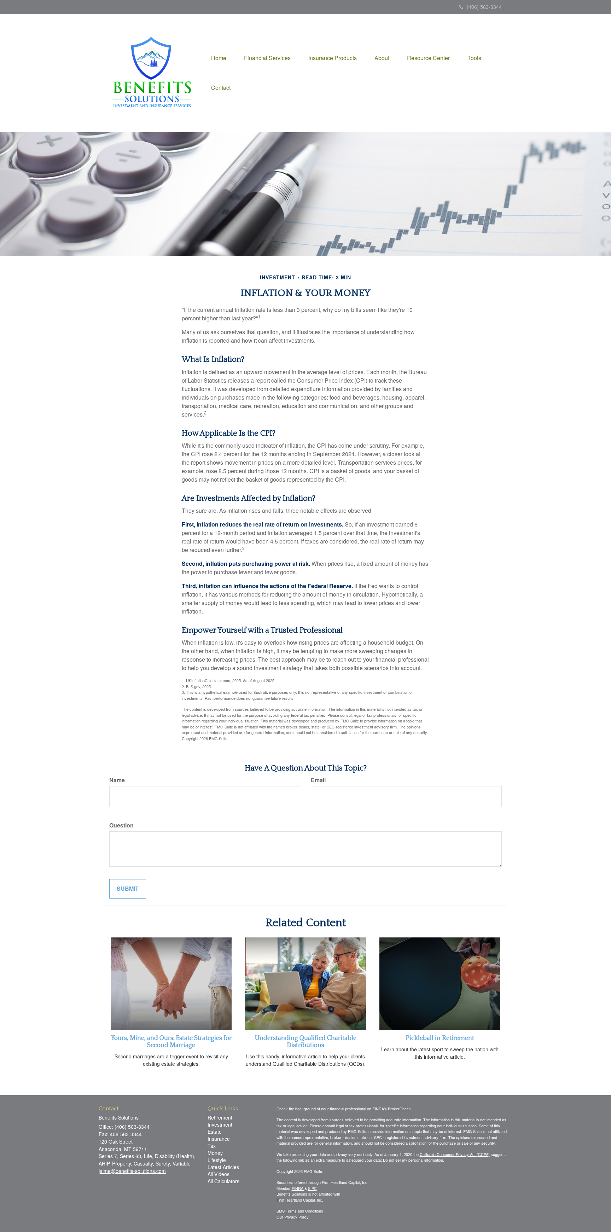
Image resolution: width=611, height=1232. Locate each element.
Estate (215, 1131)
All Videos (218, 1174)
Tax (212, 1145)
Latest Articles (223, 1166)
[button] (267, 58)
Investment (220, 1124)
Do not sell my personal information (413, 1160)
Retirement (220, 1117)
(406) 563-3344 (484, 6)
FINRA (298, 1188)
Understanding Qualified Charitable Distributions (305, 1042)
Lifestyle (217, 1159)
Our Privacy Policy (293, 1217)
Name (117, 780)
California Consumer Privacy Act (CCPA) (455, 1154)
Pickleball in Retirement (440, 1038)
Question (121, 825)
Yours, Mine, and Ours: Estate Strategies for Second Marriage (171, 1042)
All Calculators (223, 1181)
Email (318, 780)
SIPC (312, 1188)
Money (215, 1152)
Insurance (219, 1138)
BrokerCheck (399, 1108)
